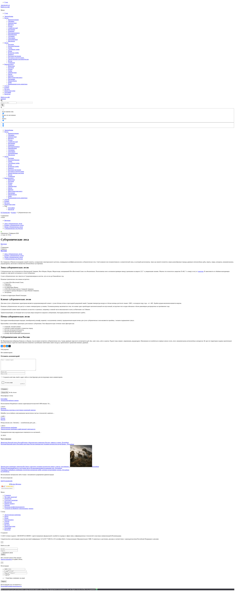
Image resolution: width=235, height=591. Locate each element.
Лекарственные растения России (18, 59)
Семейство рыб (13, 28)
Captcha (7, 575)
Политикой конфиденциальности (11, 586)
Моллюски (11, 41)
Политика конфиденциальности (14, 507)
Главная (3, 99)
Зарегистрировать (6, 559)
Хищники (11, 31)
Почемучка (7, 498)
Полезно (3, 408)
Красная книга (9, 64)
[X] (9, 346)
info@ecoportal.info (6, 481)
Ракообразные (12, 34)
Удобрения (11, 62)
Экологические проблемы (9, 427)
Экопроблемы (8, 16)
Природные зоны (9, 91)
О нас (6, 2)
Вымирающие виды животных (17, 84)
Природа (11, 54)
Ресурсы (7, 89)
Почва (10, 51)
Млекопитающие (13, 19)
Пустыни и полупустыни (16, 57)
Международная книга (15, 77)
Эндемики (11, 36)
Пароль (7, 573)
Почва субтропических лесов (13, 227)
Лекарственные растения (16, 173)
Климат (6, 87)
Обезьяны (11, 21)
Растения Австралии (14, 56)
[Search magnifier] (2, 105)
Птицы (10, 26)
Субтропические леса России (13, 228)
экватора (200, 271)
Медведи (11, 24)
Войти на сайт (5, 7)
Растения (11, 44)
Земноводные (12, 23)
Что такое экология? (10, 497)
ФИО (6, 569)
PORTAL (5, 471)
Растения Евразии (13, 46)
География (7, 92)
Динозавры (11, 38)
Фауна (6, 18)
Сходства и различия (10, 500)
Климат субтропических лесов (14, 225)
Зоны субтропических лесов (13, 223)
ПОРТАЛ (5, 5)
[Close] (2, 542)
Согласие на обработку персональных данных (18, 508)
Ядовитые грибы (13, 53)
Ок (96, 589)
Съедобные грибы (13, 49)
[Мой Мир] (7, 346)
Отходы (6, 86)
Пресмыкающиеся (13, 33)
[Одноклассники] (4, 346)
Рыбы (10, 82)
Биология (7, 94)
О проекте (7, 495)
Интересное (8, 502)
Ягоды (10, 61)
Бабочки (10, 76)
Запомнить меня (8, 552)
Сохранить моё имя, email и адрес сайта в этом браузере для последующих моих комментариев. (33, 377)
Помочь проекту (9, 503)
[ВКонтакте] (2, 346)
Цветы (10, 74)
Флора (6, 43)
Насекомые (11, 29)
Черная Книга (12, 81)
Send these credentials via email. (15, 578)
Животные (11, 66)
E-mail (6, 571)
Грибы (10, 48)
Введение (7, 220)
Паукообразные (13, 39)
